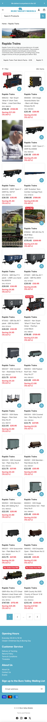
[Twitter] (29, 718)
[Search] (43, 16)
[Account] (38, 9)
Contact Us (6, 672)
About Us (5, 669)
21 (30, 617)
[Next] (37, 617)
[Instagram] (21, 718)
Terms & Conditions (9, 656)
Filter (6, 69)
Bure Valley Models (26, 708)
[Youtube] (25, 718)
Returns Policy (7, 654)
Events (4, 675)
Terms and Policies (23, 713)
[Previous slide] (2, 3)
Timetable (6, 659)
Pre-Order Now (12, 218)
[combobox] (17, 16)
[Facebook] (17, 718)
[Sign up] (41, 689)
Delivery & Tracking (9, 651)
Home (4, 24)
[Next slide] (44, 3)
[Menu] (3, 10)
